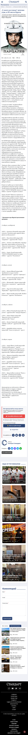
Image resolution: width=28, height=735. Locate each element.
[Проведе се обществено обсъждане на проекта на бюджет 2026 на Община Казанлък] (14, 553)
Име (3, 591)
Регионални (8, 7)
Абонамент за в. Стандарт (14, 733)
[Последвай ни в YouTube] (12, 688)
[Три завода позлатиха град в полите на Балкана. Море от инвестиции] (6, 632)
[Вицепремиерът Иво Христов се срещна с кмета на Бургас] (14, 572)
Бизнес (14, 705)
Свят (14, 707)
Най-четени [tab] (5, 626)
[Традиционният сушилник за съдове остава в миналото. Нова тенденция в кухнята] (6, 641)
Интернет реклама (14, 725)
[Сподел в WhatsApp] (20, 448)
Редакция (14, 723)
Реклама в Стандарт (14, 727)
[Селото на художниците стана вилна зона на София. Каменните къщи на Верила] (6, 650)
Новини (2, 7)
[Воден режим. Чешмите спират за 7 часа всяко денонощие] (14, 494)
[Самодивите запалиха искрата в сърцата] (14, 475)
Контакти (14, 729)
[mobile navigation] (2, 2)
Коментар (5, 603)
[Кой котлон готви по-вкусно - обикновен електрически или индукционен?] (6, 659)
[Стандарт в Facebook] (13, 435)
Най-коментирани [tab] (15, 626)
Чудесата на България (14, 702)
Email (3, 597)
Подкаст (14, 700)
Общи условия (14, 721)
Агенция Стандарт (14, 443)
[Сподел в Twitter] (12, 448)
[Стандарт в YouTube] (16, 435)
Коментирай (7, 452)
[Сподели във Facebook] (9, 448)
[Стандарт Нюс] (14, 685)
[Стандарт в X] (23, 435)
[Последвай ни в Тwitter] (16, 688)
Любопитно (14, 704)
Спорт (14, 709)
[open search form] (26, 2)
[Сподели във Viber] (15, 448)
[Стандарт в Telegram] (20, 435)
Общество (14, 698)
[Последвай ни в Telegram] (19, 688)
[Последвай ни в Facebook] (9, 688)
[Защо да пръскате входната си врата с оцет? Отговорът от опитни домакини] (6, 668)
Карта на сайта (14, 731)
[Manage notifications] (24, 732)
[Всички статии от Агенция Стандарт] (4, 442)
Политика (14, 696)
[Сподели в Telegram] (17, 448)
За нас (14, 720)
